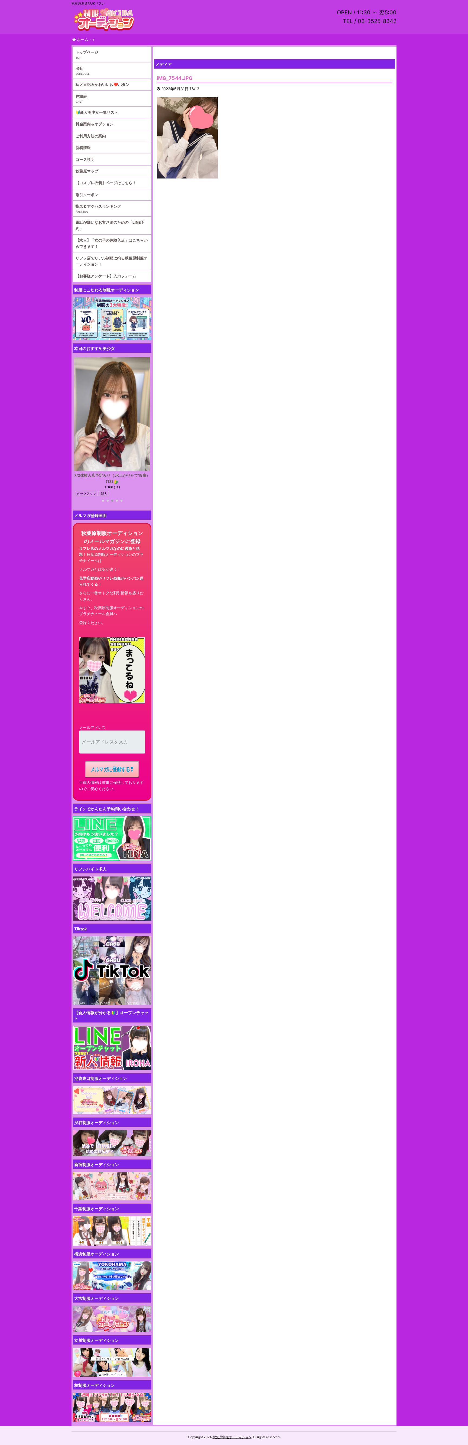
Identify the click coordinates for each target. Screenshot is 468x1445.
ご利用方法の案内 (91, 136)
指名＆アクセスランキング (98, 206)
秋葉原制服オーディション (232, 1437)
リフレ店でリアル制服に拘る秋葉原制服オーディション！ (112, 261)
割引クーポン (87, 194)
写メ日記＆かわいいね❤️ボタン (102, 84)
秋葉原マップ (87, 171)
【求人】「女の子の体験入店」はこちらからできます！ (112, 243)
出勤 (79, 68)
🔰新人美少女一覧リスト (97, 112)
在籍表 (81, 96)
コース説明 (85, 159)
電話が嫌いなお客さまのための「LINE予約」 (110, 225)
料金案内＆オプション (94, 124)
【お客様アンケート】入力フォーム (106, 276)
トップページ (87, 52)
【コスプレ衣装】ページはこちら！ (106, 182)
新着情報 (83, 147)
